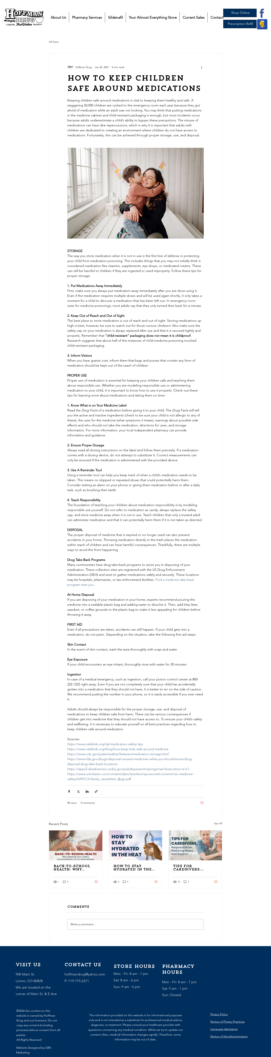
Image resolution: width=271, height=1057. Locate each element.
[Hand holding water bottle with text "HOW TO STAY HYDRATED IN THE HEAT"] (135, 845)
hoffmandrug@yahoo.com (85, 974)
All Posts (54, 42)
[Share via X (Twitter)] (78, 791)
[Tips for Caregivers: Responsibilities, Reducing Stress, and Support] (195, 845)
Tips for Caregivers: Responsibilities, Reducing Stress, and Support (193, 868)
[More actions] (201, 67)
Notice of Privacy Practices (227, 1021)
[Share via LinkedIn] (87, 791)
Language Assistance (224, 1029)
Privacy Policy (219, 1014)
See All (218, 823)
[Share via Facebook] (69, 791)
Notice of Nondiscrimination (229, 1036)
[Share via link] (96, 791)
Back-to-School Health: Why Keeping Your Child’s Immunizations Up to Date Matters (74, 868)
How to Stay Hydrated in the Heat (132, 868)
